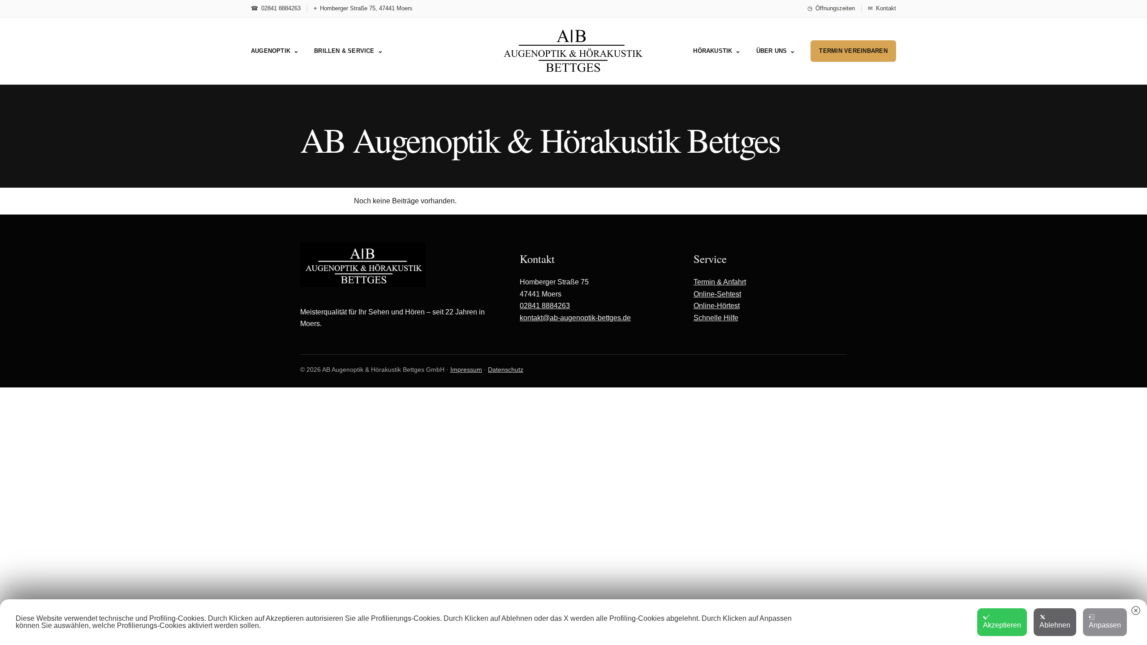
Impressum (466, 369)
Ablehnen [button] (1054, 625)
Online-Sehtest (717, 294)
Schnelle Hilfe (716, 318)
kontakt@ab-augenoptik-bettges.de (575, 318)
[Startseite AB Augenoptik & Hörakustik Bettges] (573, 50)
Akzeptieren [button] (1002, 625)
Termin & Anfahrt (720, 282)
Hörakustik (717, 51)
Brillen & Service (348, 51)
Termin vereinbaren (853, 50)
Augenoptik (275, 51)
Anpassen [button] (1105, 625)
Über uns (776, 51)
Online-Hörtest (717, 306)
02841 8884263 (545, 306)
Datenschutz (505, 369)
